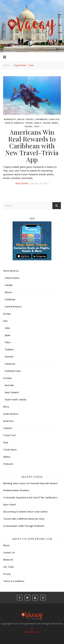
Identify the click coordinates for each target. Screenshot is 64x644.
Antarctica (8, 420)
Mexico (8, 292)
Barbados (10, 119)
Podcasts (8, 463)
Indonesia (10, 363)
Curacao (54, 119)
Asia (5, 320)
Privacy (7, 573)
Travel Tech (32, 126)
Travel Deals (33, 123)
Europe (7, 313)
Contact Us (9, 552)
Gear (5, 442)
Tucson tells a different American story (24, 518)
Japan (7, 335)
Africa (6, 406)
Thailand (9, 349)
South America (10, 413)
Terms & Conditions (13, 581)
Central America (13, 306)
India (7, 327)
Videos (6, 456)
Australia (9, 385)
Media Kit (8, 559)
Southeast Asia (13, 370)
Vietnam (9, 356)
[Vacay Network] (32, 26)
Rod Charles (22, 183)
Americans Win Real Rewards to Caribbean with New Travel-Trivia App (32, 146)
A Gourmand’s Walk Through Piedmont (23, 525)
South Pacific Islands (15, 399)
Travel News (50, 123)
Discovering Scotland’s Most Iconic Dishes (25, 511)
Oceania (7, 378)
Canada (8, 285)
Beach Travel (26, 119)
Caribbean (41, 119)
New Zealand (12, 392)
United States (12, 277)
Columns (7, 428)
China (7, 342)
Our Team (8, 566)
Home (6, 65)
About (6, 545)
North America (14, 123)
